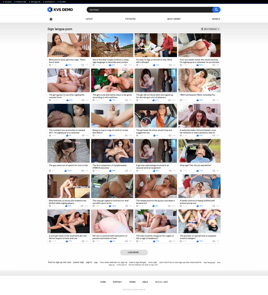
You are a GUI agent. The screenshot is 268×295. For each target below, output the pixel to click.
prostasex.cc (50, 2)
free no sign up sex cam (59, 262)
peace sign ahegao (137, 262)
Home (50, 19)
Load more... (134, 252)
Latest (89, 19)
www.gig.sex (35, 2)
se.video (62, 2)
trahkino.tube (21, 2)
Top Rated (130, 19)
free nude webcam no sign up (113, 262)
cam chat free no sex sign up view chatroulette (180, 262)
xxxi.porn (8, 2)
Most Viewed (173, 19)
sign (96, 262)
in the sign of (122, 265)
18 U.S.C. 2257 (161, 282)
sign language (209, 262)
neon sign (152, 262)
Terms (132, 282)
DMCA (145, 282)
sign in (89, 262)
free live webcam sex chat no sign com (143, 265)
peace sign (78, 262)
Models (216, 19)
